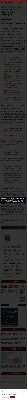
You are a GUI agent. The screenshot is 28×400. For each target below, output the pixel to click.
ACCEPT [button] (12, 396)
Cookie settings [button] (5, 397)
